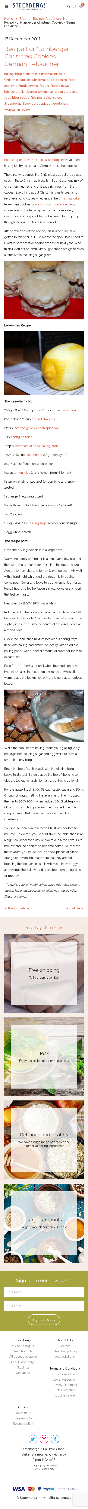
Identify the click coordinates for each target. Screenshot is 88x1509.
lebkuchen (11, 91)
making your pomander (51, 204)
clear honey (34, 455)
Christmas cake (69, 198)
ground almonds (43, 419)
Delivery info (23, 1418)
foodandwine (28, 85)
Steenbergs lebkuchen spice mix (36, 428)
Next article (72, 908)
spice (48, 97)
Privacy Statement (65, 1385)
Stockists (23, 1367)
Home (8, 18)
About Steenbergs (23, 1362)
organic (59, 91)
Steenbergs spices (36, 103)
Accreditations (65, 1356)
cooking (61, 79)
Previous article (18, 908)
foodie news (60, 85)
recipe (24, 97)
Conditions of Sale (65, 1374)
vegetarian (59, 103)
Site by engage (60, 1497)
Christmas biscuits (52, 74)
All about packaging (23, 1356)
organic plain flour (64, 410)
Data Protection (64, 1390)
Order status (23, 1413)
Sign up (44, 1320)
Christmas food (43, 79)
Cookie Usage (65, 1395)
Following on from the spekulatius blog (31, 160)
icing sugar (39, 523)
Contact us (23, 1372)
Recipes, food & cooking (50, 18)
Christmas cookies (17, 79)
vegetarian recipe (17, 109)
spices (57, 97)
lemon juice (22, 472)
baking (9, 74)
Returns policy (23, 1423)
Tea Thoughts (23, 1351)
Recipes (37, 97)
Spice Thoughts (23, 1346)
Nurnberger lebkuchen (37, 91)
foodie (44, 85)
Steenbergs (12, 103)
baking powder (21, 437)
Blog (23, 18)
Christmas (30, 74)
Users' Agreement (65, 1379)
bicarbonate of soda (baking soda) (35, 446)
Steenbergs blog (65, 1351)
